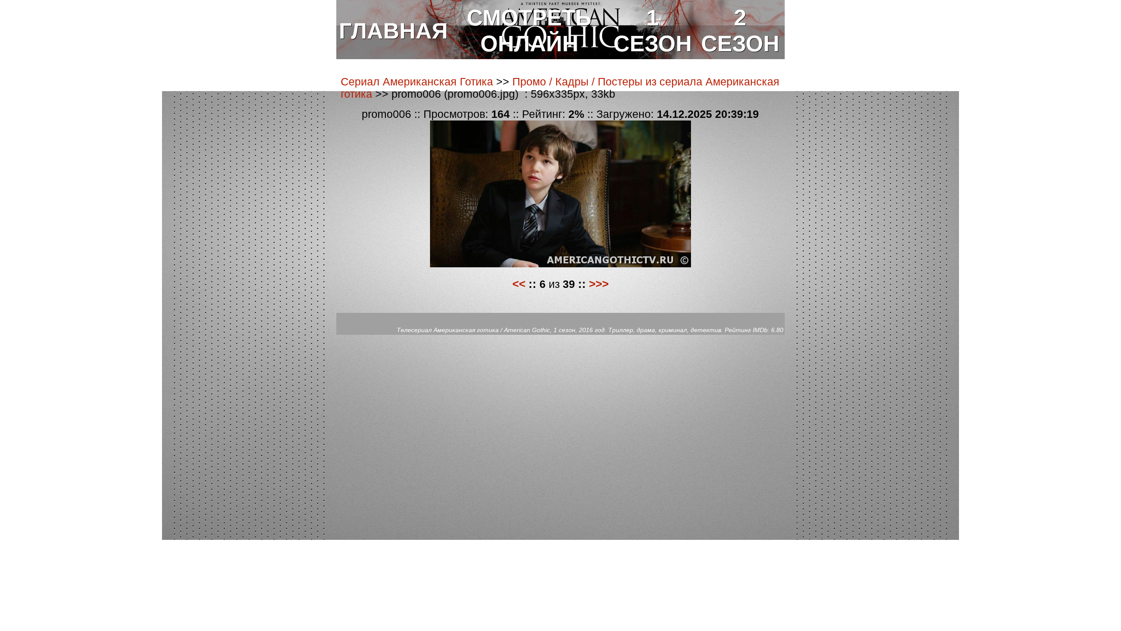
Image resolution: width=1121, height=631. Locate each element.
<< (518, 284)
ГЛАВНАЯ (393, 30)
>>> (599, 284)
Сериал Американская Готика (417, 82)
